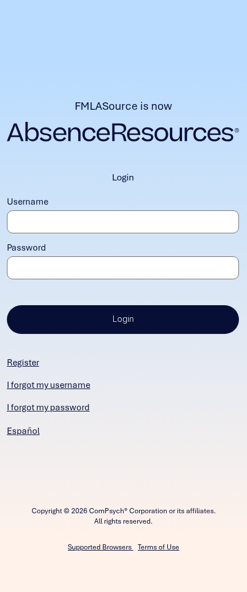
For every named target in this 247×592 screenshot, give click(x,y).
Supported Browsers (100, 547)
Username (27, 201)
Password (26, 247)
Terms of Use (158, 547)
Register (23, 362)
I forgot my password (48, 407)
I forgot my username (48, 385)
